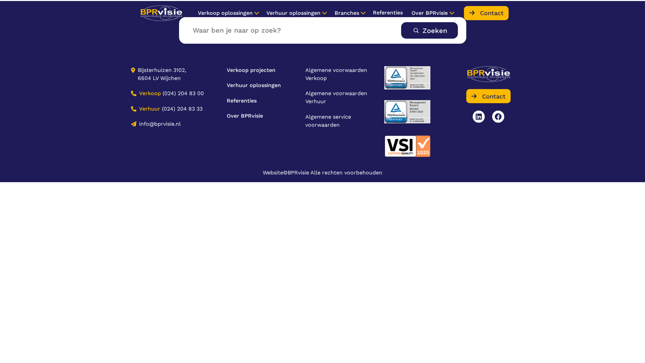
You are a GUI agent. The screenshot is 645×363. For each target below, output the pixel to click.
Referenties (388, 12)
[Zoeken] (429, 30)
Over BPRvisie (430, 13)
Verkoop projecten (251, 70)
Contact (492, 12)
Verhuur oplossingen (293, 13)
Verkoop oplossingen (225, 13)
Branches (347, 13)
